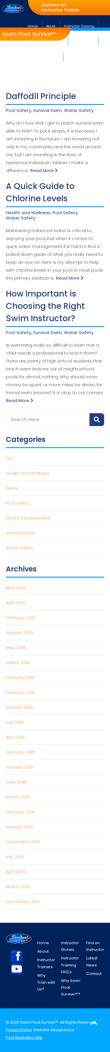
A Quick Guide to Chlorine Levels (40, 192)
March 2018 (18, 662)
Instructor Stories (70, 946)
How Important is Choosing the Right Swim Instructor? (45, 306)
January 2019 (19, 632)
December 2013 (23, 842)
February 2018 (20, 677)
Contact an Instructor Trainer (60, 8)
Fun (9, 458)
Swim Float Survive (29, 34)
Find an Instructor (95, 946)
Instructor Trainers (46, 963)
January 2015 (19, 767)
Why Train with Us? (46, 982)
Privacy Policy (19, 1030)
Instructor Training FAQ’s (70, 965)
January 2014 (19, 827)
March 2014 (18, 797)
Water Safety (79, 110)
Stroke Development (28, 518)
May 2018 (15, 647)
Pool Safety (18, 110)
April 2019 (15, 603)
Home (43, 943)
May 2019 (15, 588)
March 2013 (18, 887)
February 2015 (20, 752)
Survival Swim (47, 110)
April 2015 (15, 737)
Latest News (91, 961)
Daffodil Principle (41, 96)
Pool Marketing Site (24, 1037)
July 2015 (15, 722)
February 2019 (20, 617)
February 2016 (20, 692)
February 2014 (20, 812)
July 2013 (15, 857)
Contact (93, 973)
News (12, 488)
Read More (42, 170)
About (43, 951)
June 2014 (16, 782)
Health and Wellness (28, 212)
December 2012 (23, 901)
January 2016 (19, 707)
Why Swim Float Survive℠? (70, 987)
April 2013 (15, 872)
